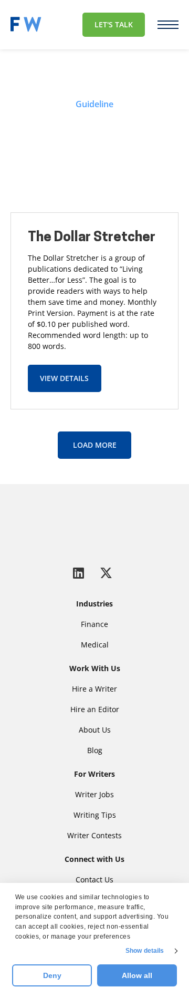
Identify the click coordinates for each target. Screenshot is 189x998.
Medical (95, 645)
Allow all (137, 975)
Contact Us (94, 879)
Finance (94, 624)
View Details (64, 378)
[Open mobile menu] (168, 24)
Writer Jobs (94, 794)
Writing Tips (95, 815)
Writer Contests (94, 835)
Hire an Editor (94, 709)
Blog (94, 750)
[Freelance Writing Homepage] (94, 524)
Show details (144, 950)
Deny (52, 975)
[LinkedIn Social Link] (80, 572)
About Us (95, 730)
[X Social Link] (106, 572)
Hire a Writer (94, 689)
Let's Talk (113, 24)
